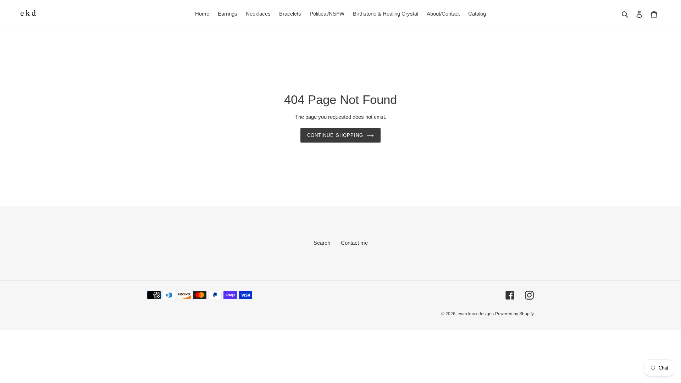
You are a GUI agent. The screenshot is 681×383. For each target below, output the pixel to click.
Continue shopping (335, 135)
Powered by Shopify (514, 313)
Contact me (354, 243)
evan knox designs (476, 313)
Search (322, 243)
